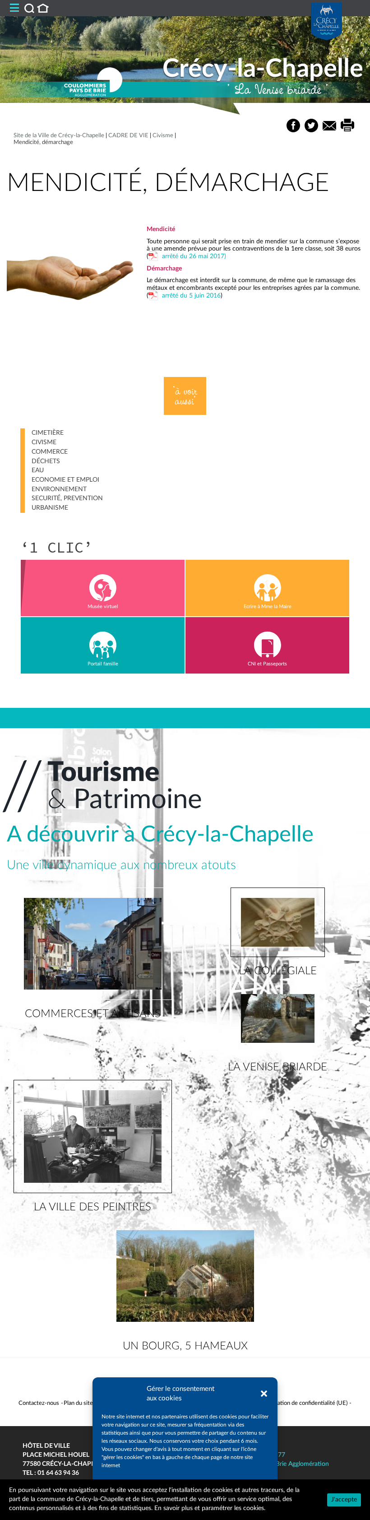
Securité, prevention (67, 498)
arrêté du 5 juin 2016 (191, 296)
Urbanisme (50, 508)
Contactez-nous (38, 1403)
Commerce (50, 452)
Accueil (43, 8)
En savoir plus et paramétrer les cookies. (209, 1508)
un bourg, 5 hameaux (185, 1346)
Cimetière (48, 433)
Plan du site (78, 1403)
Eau (38, 470)
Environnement (59, 489)
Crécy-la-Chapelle (262, 69)
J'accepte (344, 1500)
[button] (263, 1393)
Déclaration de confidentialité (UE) (304, 1403)
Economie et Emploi (65, 480)
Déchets (46, 461)
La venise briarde (277, 1067)
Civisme (44, 442)
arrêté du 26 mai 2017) (194, 256)
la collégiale (278, 971)
